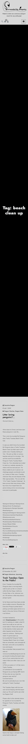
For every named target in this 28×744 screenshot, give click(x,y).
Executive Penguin (9, 405)
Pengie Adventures (9, 574)
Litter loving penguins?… (9, 416)
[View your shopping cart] (5, 22)
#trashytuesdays (11, 620)
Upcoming (19, 574)
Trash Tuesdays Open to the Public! (13, 579)
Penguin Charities (9, 411)
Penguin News (19, 411)
